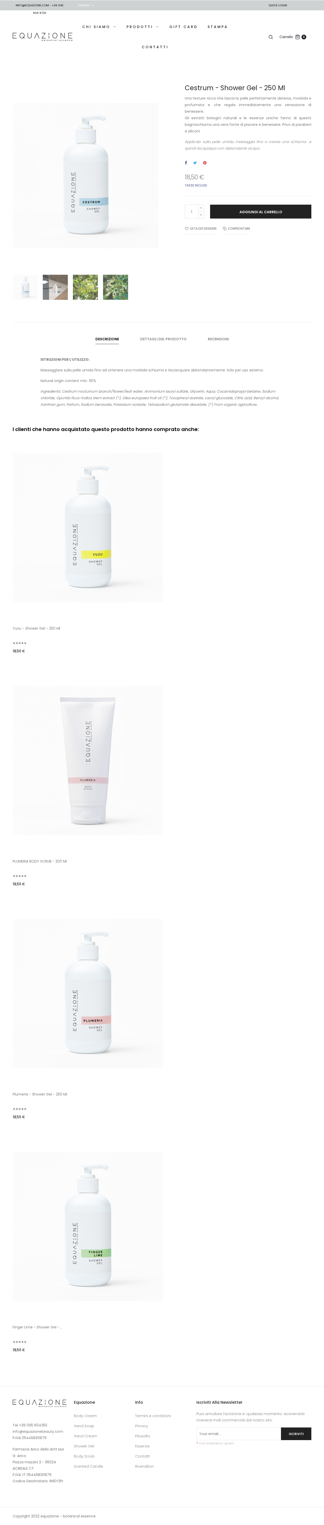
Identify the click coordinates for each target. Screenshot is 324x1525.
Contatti (142, 1456)
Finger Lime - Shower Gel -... (37, 1327)
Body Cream (85, 1415)
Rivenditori (144, 1466)
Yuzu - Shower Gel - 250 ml (36, 628)
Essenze (142, 1446)
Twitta (195, 162)
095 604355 (37, 1425)
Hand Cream (85, 1436)
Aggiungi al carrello (260, 212)
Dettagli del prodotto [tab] (163, 339)
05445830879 (34, 1437)
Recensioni (218, 339)
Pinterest (205, 162)
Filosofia (142, 1436)
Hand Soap (84, 1425)
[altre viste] (310, 438)
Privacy (141, 1425)
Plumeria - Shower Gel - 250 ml (40, 1094)
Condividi (186, 162)
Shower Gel (84, 1446)
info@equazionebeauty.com (38, 1431)
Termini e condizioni (153, 1415)
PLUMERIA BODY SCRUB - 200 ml (40, 861)
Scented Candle (88, 1466)
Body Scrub (84, 1456)
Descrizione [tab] (107, 339)
